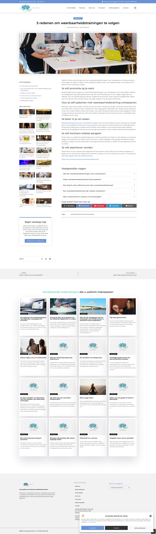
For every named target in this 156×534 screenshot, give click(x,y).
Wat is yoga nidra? (86, 398)
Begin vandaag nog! (35, 222)
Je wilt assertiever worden (28, 98)
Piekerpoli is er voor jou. (89, 438)
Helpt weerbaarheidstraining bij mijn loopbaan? (99, 179)
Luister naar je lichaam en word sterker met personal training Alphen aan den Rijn (27, 131)
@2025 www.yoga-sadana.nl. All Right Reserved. (33, 531)
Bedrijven (78, 18)
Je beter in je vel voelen (27, 93)
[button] (150, 516)
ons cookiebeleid (91, 522)
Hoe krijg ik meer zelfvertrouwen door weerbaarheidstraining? (99, 185)
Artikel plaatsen (114, 8)
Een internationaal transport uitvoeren (31, 438)
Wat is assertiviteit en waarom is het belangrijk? (99, 197)
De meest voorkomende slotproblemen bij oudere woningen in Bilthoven (43, 155)
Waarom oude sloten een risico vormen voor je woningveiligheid (43, 143)
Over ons (92, 8)
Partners (82, 8)
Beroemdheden (79, 489)
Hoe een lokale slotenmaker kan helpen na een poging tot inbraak (26, 155)
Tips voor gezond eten (118, 317)
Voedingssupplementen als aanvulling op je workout (120, 358)
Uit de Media (79, 492)
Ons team (101, 8)
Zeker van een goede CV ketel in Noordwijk (122, 398)
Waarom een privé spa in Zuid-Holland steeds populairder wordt (26, 168)
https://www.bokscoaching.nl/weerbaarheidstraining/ (80, 159)
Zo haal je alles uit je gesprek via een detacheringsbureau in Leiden (63, 318)
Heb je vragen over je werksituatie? (33, 358)
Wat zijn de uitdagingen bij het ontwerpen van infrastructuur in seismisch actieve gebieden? (92, 319)
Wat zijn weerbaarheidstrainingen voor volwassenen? (99, 174)
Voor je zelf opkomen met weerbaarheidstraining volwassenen (35, 89)
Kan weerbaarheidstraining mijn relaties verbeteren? (99, 191)
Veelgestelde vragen (26, 100)
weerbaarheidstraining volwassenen (82, 214)
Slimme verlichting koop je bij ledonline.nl (61, 358)
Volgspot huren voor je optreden (122, 438)
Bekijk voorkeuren (140, 528)
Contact (126, 8)
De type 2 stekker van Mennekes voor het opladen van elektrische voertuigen (32, 399)
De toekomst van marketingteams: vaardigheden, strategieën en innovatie (33, 319)
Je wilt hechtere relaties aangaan (30, 95)
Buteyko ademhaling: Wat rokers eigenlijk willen (62, 438)
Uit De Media (71, 8)
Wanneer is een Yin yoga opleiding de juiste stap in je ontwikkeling (43, 180)
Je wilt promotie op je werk (29, 86)
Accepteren (92, 528)
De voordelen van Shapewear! (91, 358)
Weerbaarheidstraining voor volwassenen (77, 123)
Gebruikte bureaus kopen (26, 178)
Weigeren (116, 528)
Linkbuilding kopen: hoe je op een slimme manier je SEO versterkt (84, 510)
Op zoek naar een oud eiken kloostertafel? (60, 398)
